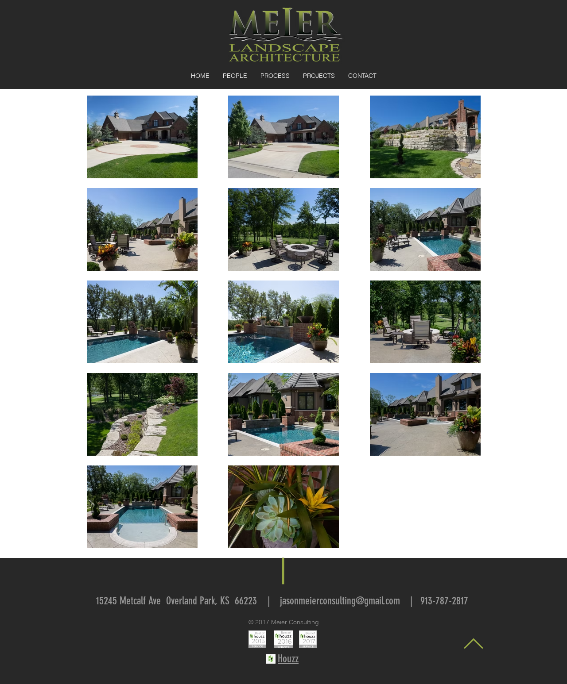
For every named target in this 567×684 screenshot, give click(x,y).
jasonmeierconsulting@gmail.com (340, 601)
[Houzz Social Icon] (271, 659)
